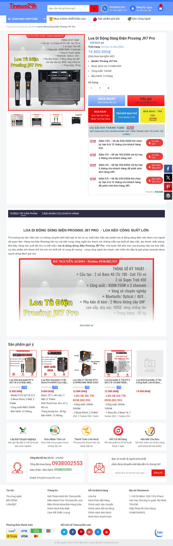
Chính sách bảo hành (99, 512)
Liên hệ (92, 496)
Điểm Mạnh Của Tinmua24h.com (65, 500)
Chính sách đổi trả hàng (101, 508)
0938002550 (63, 469)
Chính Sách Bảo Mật (58, 508)
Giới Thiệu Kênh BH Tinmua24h (64, 496)
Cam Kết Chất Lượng (58, 512)
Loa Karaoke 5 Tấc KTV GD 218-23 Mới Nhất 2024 (117, 381)
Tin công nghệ (13, 496)
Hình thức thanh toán (100, 516)
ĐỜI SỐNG (11, 500)
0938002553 (117, 7)
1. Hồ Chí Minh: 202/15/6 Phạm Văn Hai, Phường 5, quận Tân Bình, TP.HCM (148, 500)
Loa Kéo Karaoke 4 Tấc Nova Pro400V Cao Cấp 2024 (54, 381)
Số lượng (93, 82)
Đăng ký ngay (144, 7)
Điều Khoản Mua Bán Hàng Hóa (64, 504)
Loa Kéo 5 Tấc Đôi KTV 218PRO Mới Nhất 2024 (85, 381)
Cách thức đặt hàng (99, 500)
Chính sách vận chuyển (100, 504)
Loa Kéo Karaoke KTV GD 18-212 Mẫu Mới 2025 (21, 381)
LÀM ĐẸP (11, 504)
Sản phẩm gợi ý (21, 344)
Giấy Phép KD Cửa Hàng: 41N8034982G (142, 510)
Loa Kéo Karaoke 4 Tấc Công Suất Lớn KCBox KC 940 (149, 381)
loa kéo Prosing (40, 241)
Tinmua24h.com (110, 542)
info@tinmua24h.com (49, 477)
